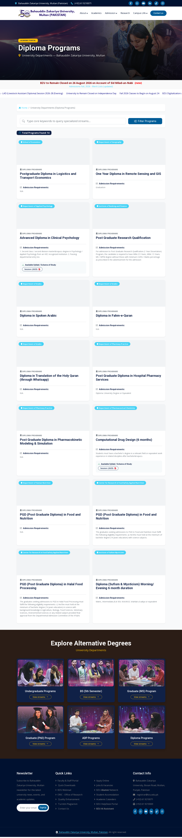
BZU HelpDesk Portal (107, 804)
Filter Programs (147, 121)
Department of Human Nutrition (36, 483)
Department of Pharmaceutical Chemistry (117, 408)
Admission (110, 13)
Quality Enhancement (68, 799)
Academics (96, 13)
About (83, 13)
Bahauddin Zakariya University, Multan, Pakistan (83, 832)
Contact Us (63, 808)
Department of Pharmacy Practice (113, 344)
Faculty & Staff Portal (68, 780)
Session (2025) (31, 269)
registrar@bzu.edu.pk (147, 794)
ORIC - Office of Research (70, 794)
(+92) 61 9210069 (144, 804)
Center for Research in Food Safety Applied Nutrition (121, 483)
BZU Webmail (64, 790)
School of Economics (31, 142)
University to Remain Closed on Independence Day (70, 93)
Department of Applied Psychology (37, 206)
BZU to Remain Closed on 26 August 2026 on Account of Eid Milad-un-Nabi (91, 83)
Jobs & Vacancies (104, 785)
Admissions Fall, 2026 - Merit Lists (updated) (91, 86)
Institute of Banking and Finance (113, 206)
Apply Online (102, 780)
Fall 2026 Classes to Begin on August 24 (117, 93)
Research (125, 13)
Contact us (158, 13)
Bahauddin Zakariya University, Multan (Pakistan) (43, 3)
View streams (39, 697)
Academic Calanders (106, 799)
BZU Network (107, 790)
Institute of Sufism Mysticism (111, 552)
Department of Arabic (32, 284)
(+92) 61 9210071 (83, 3)
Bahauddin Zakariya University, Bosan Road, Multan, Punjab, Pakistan (149, 785)
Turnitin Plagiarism (67, 804)
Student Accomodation (107, 794)
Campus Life (139, 13)
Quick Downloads (66, 785)
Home (24, 107)
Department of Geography (110, 142)
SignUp (43, 807)
